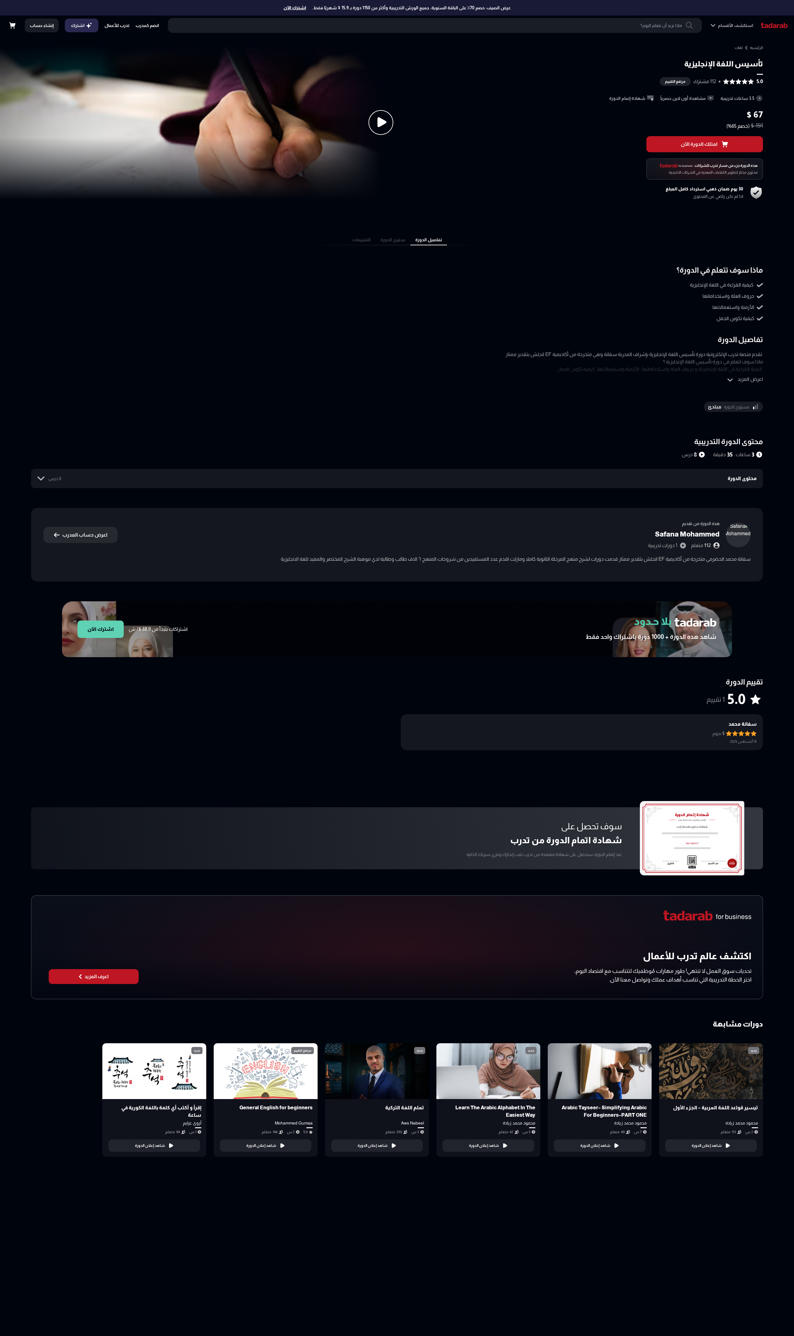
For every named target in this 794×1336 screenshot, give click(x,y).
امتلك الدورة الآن (699, 144)
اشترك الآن (294, 7)
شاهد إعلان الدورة (707, 1145)
